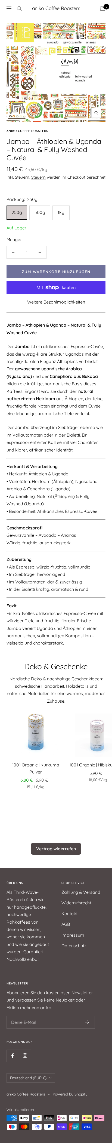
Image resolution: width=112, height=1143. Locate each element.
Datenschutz (73, 945)
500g (40, 212)
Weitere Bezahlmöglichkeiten (56, 302)
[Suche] (19, 8)
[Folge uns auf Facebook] (13, 1056)
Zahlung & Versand (80, 892)
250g (17, 212)
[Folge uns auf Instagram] (25, 1056)
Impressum (72, 935)
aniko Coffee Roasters (27, 131)
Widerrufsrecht (76, 902)
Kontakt (69, 913)
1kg (61, 212)
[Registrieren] (87, 1022)
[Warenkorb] (102, 8)
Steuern (38, 177)
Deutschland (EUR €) (28, 1077)
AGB (65, 924)
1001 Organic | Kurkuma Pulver (35, 768)
